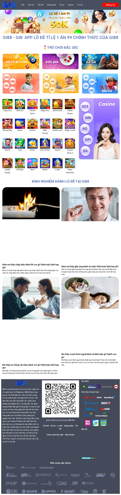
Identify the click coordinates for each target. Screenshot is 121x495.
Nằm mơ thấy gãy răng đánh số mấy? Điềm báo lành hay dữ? (90, 266)
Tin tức (80, 5)
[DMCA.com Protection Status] (88, 458)
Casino (71, 5)
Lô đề (59, 426)
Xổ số (62, 5)
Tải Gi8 (40, 5)
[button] (110, 5)
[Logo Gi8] (21, 382)
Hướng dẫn (51, 5)
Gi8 (22, 5)
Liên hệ (31, 5)
